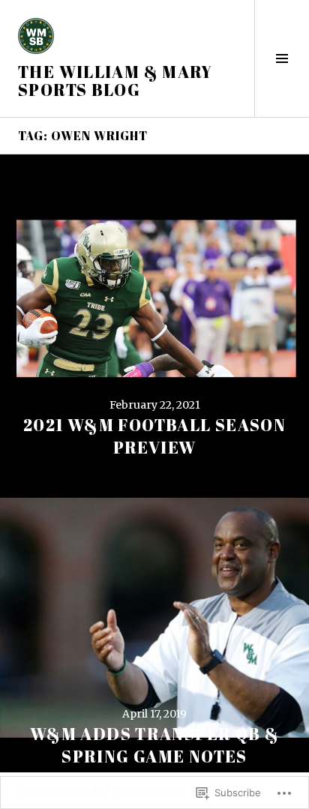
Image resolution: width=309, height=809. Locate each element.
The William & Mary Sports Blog (115, 80)
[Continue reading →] (154, 308)
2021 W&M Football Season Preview (154, 436)
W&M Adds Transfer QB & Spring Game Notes (154, 745)
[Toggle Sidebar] (281, 58)
